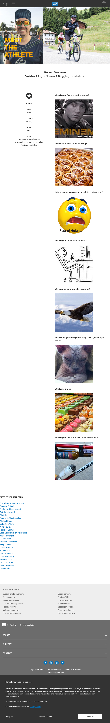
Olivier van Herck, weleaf (10, 509)
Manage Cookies (45, 716)
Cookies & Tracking (72, 669)
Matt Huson (5, 515)
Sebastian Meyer (7, 524)
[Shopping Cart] (104, 3)
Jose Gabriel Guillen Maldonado (13, 533)
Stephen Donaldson (8, 542)
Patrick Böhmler (7, 553)
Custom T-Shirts (65, 600)
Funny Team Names (66, 613)
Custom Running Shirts (13, 604)
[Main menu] (13, 3)
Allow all (90, 716)
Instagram (57, 662)
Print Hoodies (63, 604)
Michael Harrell (6, 521)
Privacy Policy (54, 669)
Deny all (9, 716)
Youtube (51, 662)
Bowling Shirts (64, 597)
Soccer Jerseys (9, 597)
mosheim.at (78, 76)
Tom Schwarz (6, 551)
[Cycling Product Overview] (5, 3)
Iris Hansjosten (6, 562)
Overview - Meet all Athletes (12, 503)
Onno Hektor (5, 539)
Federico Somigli (7, 530)
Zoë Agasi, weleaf (7, 512)
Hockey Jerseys (9, 607)
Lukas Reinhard (6, 548)
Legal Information (37, 669)
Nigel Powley (5, 527)
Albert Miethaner (7, 565)
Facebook (45, 662)
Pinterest (62, 662)
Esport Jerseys (64, 594)
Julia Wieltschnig (7, 556)
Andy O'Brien (5, 545)
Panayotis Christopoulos (10, 518)
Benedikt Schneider (8, 506)
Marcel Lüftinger (7, 536)
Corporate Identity (66, 610)
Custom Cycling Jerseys (13, 594)
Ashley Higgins (6, 559)
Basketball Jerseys (11, 600)
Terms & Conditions (55, 673)
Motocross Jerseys (11, 610)
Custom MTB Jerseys (12, 613)
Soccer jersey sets (66, 607)
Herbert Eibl (5, 568)
